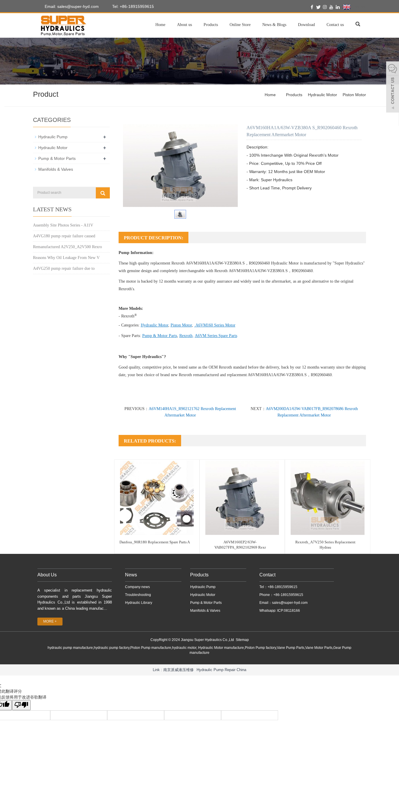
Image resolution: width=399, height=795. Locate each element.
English (358, 6)
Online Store (240, 25)
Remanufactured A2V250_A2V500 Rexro (67, 247)
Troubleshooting (138, 595)
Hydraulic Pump (52, 136)
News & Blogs (274, 25)
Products (211, 25)
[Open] (392, 87)
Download (306, 25)
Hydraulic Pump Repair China (221, 670)
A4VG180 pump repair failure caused (64, 236)
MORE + (50, 621)
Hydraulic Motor (322, 94)
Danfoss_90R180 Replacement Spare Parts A (154, 542)
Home (160, 25)
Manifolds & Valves (55, 169)
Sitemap (242, 640)
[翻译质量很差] (21, 705)
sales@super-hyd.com (290, 603)
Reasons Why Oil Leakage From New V (66, 257)
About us (184, 25)
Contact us (335, 25)
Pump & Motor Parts (57, 158)
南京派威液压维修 (178, 670)
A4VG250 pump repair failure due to (64, 268)
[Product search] (103, 192)
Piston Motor (354, 94)
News (131, 574)
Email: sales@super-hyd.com (71, 6)
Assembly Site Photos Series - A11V (63, 225)
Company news (137, 587)
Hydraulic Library (138, 603)
